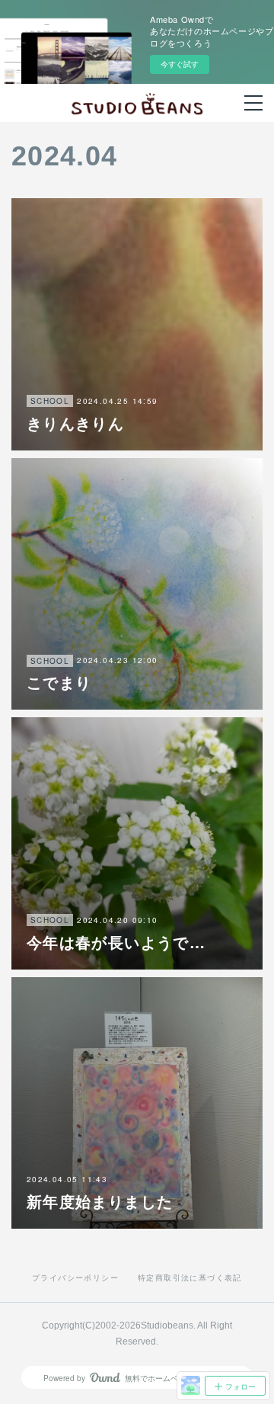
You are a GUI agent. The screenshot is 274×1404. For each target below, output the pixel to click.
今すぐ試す (180, 64)
